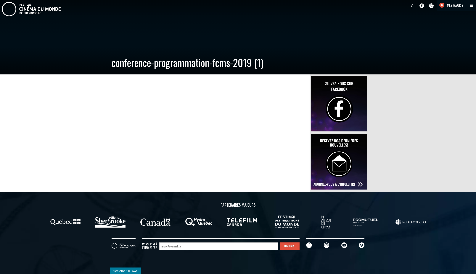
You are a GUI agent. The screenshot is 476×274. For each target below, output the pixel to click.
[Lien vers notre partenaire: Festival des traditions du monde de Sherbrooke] (287, 221)
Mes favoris (454, 5)
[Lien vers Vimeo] (361, 245)
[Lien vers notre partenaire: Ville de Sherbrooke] (110, 221)
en (412, 5)
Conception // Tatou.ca (125, 270)
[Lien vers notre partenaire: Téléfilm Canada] (242, 221)
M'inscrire (289, 246)
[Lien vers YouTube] (344, 245)
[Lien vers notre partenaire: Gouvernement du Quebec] (65, 221)
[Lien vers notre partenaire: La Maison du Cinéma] (326, 221)
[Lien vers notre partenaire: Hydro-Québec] (199, 221)
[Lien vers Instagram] (431, 5)
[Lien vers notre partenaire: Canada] (155, 221)
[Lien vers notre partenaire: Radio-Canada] (410, 221)
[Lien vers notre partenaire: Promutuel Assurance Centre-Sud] (365, 221)
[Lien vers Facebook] (421, 5)
